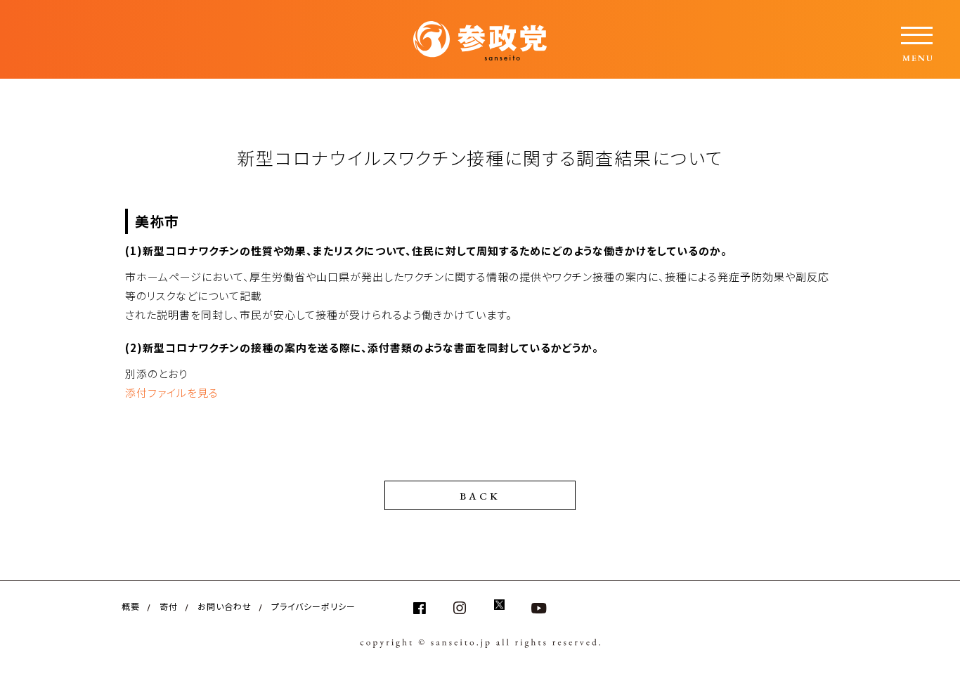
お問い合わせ (224, 606)
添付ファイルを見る (172, 392)
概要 (131, 606)
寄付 (169, 606)
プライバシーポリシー (313, 606)
